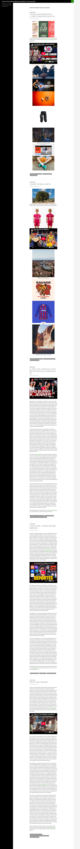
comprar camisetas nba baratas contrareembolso (39, 835)
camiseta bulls (44, 784)
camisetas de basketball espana (36, 834)
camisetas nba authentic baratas (36, 358)
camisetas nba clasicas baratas (49, 358)
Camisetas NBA (32, 12)
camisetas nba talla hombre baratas (37, 515)
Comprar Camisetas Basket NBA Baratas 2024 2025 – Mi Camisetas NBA (18, 1)
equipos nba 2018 (43, 673)
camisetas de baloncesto (50, 827)
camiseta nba (37, 454)
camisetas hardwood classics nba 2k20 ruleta (42, 15)
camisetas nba (45, 39)
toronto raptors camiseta (36, 667)
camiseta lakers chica (34, 673)
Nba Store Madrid (39, 682)
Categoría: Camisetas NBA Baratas (43, 527)
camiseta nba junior (40, 184)
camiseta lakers (51, 39)
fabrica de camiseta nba (35, 360)
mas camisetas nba (34, 175)
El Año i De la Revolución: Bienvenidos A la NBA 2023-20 (43, 371)
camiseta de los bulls (48, 550)
